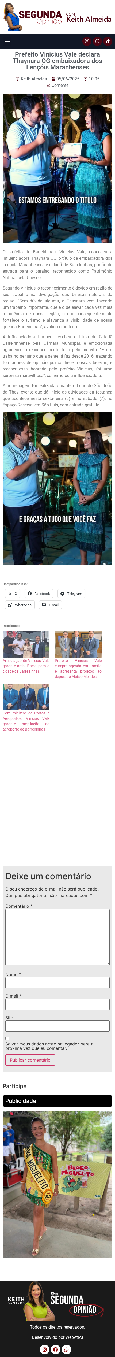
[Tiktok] (107, 41)
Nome (13, 974)
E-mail (13, 996)
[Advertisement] (57, 803)
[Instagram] (86, 41)
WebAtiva (74, 1337)
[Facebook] (55, 1349)
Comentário (19, 906)
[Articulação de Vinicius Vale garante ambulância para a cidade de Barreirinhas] (26, 644)
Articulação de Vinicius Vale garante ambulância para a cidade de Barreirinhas (26, 665)
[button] (7, 41)
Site (9, 1017)
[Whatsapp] (97, 41)
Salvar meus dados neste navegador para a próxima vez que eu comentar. (49, 1046)
